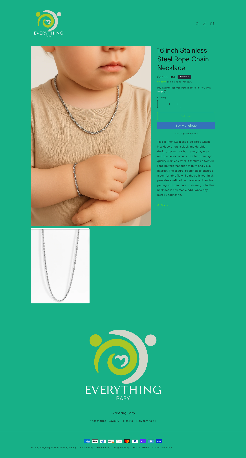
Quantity (161, 97)
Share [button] (164, 205)
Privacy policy (87, 447)
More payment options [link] (186, 133)
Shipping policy (122, 447)
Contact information (162, 447)
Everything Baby (48, 447)
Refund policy (104, 447)
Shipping (162, 81)
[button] (197, 23)
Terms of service (141, 447)
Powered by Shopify (66, 447)
